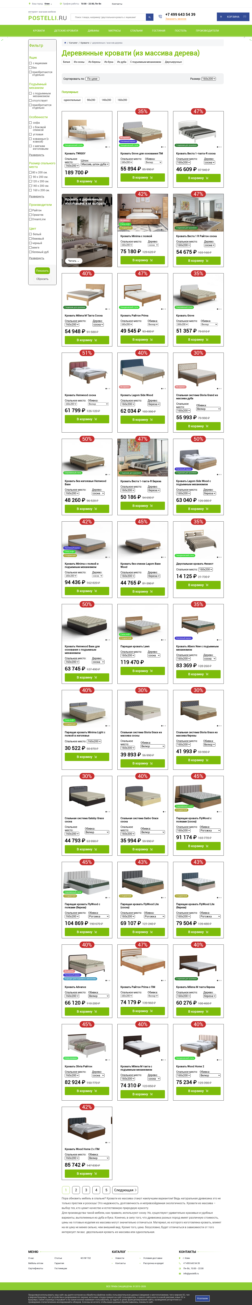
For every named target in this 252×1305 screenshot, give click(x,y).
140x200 (106, 100)
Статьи (58, 1258)
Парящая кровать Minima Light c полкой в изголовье (85, 734)
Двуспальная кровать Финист (194, 563)
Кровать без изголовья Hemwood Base (85, 483)
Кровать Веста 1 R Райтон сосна (196, 236)
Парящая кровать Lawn (135, 646)
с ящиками (40, 63)
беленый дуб (40, 252)
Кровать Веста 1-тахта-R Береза (141, 481)
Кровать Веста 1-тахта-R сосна (195, 153)
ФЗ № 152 (86, 1258)
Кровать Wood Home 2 (190, 1066)
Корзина (233, 16)
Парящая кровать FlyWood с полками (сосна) (194, 820)
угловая (38, 134)
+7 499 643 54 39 (180, 14)
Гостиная (158, 30)
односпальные (72, 100)
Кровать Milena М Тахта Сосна (84, 315)
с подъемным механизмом (42, 95)
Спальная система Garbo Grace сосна (139, 820)
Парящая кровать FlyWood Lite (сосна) (140, 906)
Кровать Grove (185, 315)
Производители (207, 30)
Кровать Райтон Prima (134, 315)
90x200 (91, 100)
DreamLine (39, 219)
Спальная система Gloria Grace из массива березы (197, 734)
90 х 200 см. (40, 177)
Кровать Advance (75, 987)
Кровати (39, 30)
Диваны (93, 30)
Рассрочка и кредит (153, 1263)
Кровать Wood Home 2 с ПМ (82, 1149)
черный (37, 243)
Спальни (136, 30)
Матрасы (115, 30)
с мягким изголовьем (40, 147)
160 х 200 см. (41, 190)
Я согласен (202, 1298)
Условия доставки (152, 1258)
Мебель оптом (35, 1263)
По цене (92, 78)
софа (36, 122)
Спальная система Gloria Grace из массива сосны (141, 734)
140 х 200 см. (40, 186)
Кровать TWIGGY (75, 153)
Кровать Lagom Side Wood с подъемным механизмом (193, 483)
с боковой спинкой (39, 128)
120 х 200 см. (40, 181)
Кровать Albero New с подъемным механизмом (197, 648)
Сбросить (42, 279)
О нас (31, 1258)
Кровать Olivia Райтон (78, 1066)
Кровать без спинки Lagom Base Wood (141, 565)
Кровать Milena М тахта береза (195, 987)
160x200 (122, 100)
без (34, 67)
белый (37, 234)
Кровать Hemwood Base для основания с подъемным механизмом (82, 649)
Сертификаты (35, 1268)
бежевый (38, 238)
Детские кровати (66, 30)
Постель (181, 30)
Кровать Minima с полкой (136, 236)
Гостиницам (61, 1268)
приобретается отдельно (41, 106)
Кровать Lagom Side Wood (137, 395)
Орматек (38, 215)
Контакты (117, 4)
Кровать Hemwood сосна (80, 395)
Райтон (36, 210)
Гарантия (59, 1263)
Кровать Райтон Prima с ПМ (138, 987)
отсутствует (40, 100)
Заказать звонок (175, 18)
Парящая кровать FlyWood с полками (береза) (82, 906)
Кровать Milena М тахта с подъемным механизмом (136, 1068)
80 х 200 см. (39, 172)
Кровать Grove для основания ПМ (142, 153)
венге (35, 247)
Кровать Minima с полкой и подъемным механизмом (82, 565)
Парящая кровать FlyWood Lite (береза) (195, 906)
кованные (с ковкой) (41, 140)
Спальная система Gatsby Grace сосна (84, 820)
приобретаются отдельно (42, 73)
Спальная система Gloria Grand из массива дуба (197, 397)
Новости (119, 1258)
